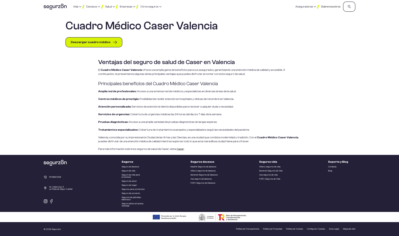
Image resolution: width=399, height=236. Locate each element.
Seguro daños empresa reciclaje (132, 204)
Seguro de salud (129, 181)
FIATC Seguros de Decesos (202, 183)
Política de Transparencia (247, 229)
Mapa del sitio (349, 229)
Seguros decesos (202, 161)
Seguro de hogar (129, 185)
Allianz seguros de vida (270, 167)
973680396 (55, 177)
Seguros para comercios (133, 189)
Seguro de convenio (131, 193)
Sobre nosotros (331, 6)
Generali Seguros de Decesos (204, 175)
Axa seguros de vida (268, 175)
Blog (330, 171)
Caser (180, 149)
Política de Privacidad (272, 229)
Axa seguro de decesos (201, 179)
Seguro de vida (128, 171)
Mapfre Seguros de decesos (203, 167)
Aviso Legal (334, 229)
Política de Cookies (294, 229)
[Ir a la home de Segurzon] (55, 7)
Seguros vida (268, 161)
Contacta (332, 167)
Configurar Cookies (316, 229)
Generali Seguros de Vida (271, 171)
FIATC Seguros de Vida (269, 179)
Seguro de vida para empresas (131, 176)
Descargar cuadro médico (91, 42)
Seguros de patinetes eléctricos (131, 198)
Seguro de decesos (130, 167)
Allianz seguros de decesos (203, 171)
